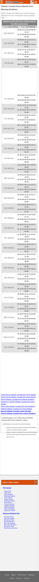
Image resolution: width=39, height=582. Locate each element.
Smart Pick (7, 491)
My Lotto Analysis (9, 523)
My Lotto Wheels (9, 518)
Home (7, 575)
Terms (12, 578)
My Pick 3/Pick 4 (9, 521)
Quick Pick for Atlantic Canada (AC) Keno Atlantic (18, 397)
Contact (26, 578)
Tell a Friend (21, 575)
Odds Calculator (9, 507)
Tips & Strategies (9, 509)
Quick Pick (7, 493)
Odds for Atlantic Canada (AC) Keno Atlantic (16, 409)
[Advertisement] (19, 81)
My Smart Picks (9, 520)
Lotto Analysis (8, 494)
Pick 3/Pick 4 (8, 502)
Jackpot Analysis (9, 505)
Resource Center (9, 510)
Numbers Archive (9, 501)
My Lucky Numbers (10, 525)
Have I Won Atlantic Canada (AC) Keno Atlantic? (18, 406)
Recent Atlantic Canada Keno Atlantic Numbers (17, 399)
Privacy (19, 578)
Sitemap (31, 575)
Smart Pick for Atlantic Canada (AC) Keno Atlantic (18, 395)
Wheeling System (9, 496)
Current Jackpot (9, 504)
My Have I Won (9, 526)
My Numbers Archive (10, 528)
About (13, 575)
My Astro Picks (8, 517)
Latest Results (8, 499)
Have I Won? (8, 497)
